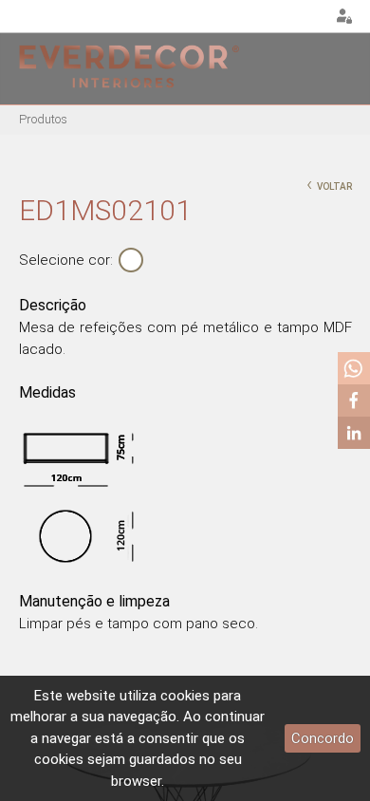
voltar (329, 184)
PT (261, 17)
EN (285, 17)
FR (309, 17)
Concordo (322, 738)
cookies (185, 695)
